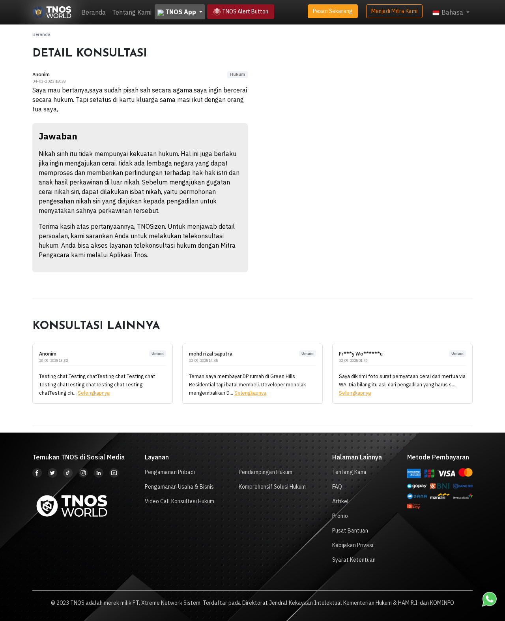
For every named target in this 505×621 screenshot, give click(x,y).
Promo (340, 515)
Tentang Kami (132, 12)
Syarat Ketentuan (354, 559)
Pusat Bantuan (350, 530)
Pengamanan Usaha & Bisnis (179, 486)
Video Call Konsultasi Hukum (179, 501)
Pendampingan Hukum (265, 472)
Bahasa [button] (452, 12)
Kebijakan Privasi (352, 545)
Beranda (93, 12)
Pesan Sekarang (333, 11)
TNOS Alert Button (244, 11)
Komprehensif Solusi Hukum (272, 486)
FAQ (337, 486)
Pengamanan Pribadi (170, 472)
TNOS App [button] (181, 12)
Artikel (340, 501)
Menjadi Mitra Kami (394, 11)
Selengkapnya (94, 393)
